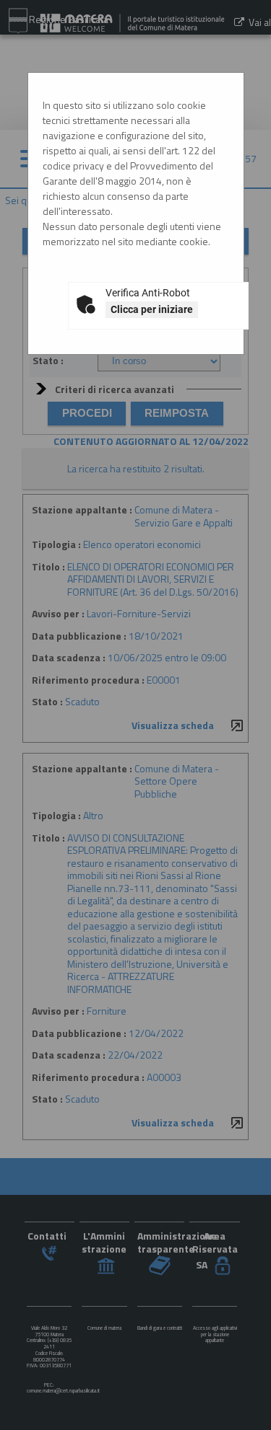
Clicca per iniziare (152, 309)
